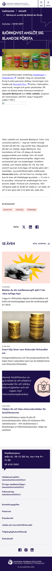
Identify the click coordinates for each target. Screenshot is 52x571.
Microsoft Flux (20, 84)
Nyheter (6, 24)
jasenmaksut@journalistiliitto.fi (13, 480)
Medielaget (31, 209)
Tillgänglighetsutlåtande (14, 532)
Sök (41, 6)
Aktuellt (22, 11)
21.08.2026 (6, 287)
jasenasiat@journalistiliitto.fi (13, 487)
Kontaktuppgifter (10, 505)
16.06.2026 (6, 406)
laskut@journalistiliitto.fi (11, 494)
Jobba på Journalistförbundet (17, 525)
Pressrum (6, 512)
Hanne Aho (8, 209)
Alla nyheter (39, 244)
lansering (19, 209)
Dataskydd (7, 539)
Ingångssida (8, 11)
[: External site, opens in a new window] (23, 227)
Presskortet (7, 518)
